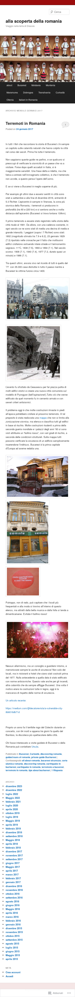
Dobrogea (28, 92)
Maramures (12, 92)
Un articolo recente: (16, 700)
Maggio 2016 (13, 909)
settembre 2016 (14, 897)
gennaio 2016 (13, 924)
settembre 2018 (14, 836)
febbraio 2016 (13, 920)
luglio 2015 (12, 947)
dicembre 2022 (14, 790)
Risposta (57, 770)
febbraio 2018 (13, 847)
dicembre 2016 (14, 886)
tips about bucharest (39, 770)
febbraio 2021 (13, 801)
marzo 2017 (12, 874)
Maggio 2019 (13, 820)
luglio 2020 (12, 805)
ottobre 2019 (12, 813)
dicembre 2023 (14, 786)
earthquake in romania (29, 767)
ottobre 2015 (12, 936)
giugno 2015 (12, 951)
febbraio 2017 (13, 878)
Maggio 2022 (13, 797)
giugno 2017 (12, 863)
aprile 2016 (12, 913)
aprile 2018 (12, 843)
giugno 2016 (12, 905)
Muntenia (50, 85)
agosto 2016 (12, 901)
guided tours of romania (18, 757)
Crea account (13, 972)
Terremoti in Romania (25, 123)
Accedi (9, 976)
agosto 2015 (12, 943)
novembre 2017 (14, 855)
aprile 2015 (12, 959)
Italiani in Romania (28, 99)
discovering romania (51, 754)
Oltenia (10, 99)
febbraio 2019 (13, 828)
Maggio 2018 (13, 840)
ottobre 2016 (12, 893)
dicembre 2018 (14, 832)
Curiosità (60, 92)
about (9, 85)
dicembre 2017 (14, 851)
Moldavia (36, 85)
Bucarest (21, 85)
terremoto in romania (16, 770)
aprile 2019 (12, 824)
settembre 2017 (14, 859)
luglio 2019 (12, 817)
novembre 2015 (14, 932)
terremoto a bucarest (53, 767)
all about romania (31, 760)
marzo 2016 (12, 917)
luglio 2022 (12, 794)
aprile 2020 (12, 809)
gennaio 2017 (13, 882)
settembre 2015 (14, 939)
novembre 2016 (14, 890)
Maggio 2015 (13, 955)
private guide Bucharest (43, 757)
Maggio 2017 (13, 867)
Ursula (34, 746)
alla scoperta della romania (34, 21)
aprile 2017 (12, 870)
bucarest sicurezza (51, 760)
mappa (43, 417)
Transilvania (44, 92)
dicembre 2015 (14, 928)
